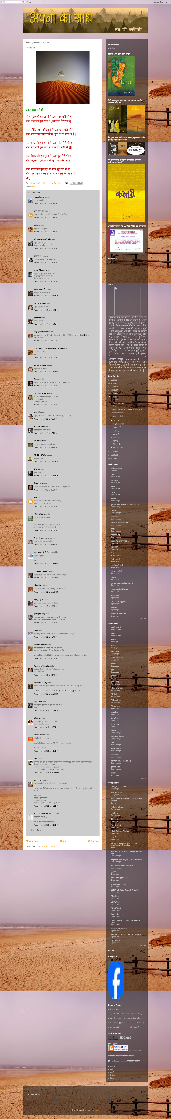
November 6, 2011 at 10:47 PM (46, 296)
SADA (113, 872)
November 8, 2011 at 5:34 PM (45, 507)
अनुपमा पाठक (38, 702)
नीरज (112, 553)
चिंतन (112, 1078)
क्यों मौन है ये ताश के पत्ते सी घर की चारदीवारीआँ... (128, 409)
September (117, 424)
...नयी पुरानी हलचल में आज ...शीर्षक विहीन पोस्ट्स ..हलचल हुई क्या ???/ (57, 691)
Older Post (94, 841)
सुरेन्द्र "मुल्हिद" (39, 600)
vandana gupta (40, 303)
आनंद (112, 529)
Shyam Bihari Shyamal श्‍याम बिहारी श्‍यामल (126, 860)
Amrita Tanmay (117, 914)
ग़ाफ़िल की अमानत (117, 688)
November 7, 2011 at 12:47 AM (46, 324)
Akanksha (115, 896)
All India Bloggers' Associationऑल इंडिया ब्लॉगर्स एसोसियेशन (124, 844)
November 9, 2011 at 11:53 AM (46, 564)
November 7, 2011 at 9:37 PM (45, 433)
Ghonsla (114, 819)
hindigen (114, 813)
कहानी (112, 1072)
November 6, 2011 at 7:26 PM (45, 248)
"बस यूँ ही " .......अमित (118, 787)
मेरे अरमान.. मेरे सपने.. (118, 737)
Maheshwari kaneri (42, 538)
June (115, 434)
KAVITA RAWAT (117, 793)
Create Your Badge (114, 1000)
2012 (113, 394)
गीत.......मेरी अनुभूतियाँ (118, 602)
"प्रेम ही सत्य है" (116, 825)
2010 (113, 452)
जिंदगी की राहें (115, 535)
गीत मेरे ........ (115, 492)
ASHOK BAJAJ (40, 455)
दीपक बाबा (37, 469)
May (115, 437)
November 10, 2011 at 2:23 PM (46, 711)
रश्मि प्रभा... (38, 256)
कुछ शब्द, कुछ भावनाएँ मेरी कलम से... (123, 583)
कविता (112, 1069)
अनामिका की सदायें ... (118, 565)
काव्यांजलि (114, 608)
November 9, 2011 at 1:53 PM (45, 606)
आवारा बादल (115, 596)
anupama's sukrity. (119, 884)
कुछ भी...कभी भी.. (117, 571)
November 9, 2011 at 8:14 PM (45, 675)
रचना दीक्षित (38, 412)
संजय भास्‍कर (38, 780)
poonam (37, 318)
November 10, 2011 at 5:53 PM (46, 727)
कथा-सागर (114, 480)
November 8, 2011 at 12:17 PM (46, 476)
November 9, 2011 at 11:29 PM (46, 694)
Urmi (36, 759)
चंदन (35, 497)
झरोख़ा (113, 486)
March (115, 444)
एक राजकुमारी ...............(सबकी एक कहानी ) (125, 1027)
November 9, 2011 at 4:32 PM (45, 623)
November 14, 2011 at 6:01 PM (46, 806)
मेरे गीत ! (114, 694)
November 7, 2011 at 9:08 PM (45, 419)
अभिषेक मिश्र (38, 585)
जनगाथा (113, 577)
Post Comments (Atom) (46, 846)
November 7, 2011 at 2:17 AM (45, 341)
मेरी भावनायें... (115, 706)
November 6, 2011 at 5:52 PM (45, 203)
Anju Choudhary (113, 959)
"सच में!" (114, 837)
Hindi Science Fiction (120, 831)
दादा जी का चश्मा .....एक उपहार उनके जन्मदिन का (126, 1018)
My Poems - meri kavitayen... (123, 866)
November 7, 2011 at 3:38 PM (45, 405)
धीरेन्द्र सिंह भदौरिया (41, 270)
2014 (113, 387)
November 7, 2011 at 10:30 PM (46, 462)
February (117, 447)
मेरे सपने (113, 731)
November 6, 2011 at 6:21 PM (45, 218)
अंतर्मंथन (113, 499)
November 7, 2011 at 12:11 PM (46, 372)
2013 (113, 390)
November (117, 403)
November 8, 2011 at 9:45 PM (45, 545)
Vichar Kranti (39, 735)
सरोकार (113, 676)
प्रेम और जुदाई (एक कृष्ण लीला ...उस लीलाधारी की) (127, 1023)
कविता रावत (38, 718)
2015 (113, 383)
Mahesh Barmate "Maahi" (44, 814)
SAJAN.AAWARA (41, 393)
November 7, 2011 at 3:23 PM (45, 386)
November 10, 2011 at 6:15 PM (46, 751)
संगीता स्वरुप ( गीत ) (40, 289)
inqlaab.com (39, 197)
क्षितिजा (112, 48)
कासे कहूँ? (114, 547)
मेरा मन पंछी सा (39, 441)
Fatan (36, 379)
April (115, 441)
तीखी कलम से (115, 559)
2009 (113, 455)
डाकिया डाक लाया (116, 468)
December (117, 400)
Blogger (96, 1110)
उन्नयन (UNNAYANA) (118, 614)
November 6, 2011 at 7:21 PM (45, 232)
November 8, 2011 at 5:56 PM (45, 530)
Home (63, 841)
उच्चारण (113, 511)
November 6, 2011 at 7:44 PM (45, 263)
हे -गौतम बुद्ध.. (114, 1009)
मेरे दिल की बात (116, 700)
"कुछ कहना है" (115, 941)
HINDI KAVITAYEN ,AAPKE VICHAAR (126, 935)
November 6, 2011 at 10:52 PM (46, 310)
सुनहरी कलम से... (117, 627)
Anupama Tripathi (41, 666)
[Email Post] (66, 183)
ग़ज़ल (34, 187)
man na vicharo (40, 645)
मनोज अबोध (114, 755)
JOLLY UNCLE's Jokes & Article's (125, 890)
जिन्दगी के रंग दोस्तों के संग (119, 523)
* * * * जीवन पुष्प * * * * (119, 878)
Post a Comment (37, 830)
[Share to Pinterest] (81, 183)
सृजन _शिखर (115, 682)
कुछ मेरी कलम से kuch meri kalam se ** (125, 505)
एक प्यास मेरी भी (117, 416)
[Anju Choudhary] (116, 998)
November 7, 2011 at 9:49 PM (45, 447)
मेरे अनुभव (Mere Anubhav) (121, 761)
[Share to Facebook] (78, 183)
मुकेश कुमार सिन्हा (39, 614)
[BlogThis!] (73, 183)
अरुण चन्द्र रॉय (39, 211)
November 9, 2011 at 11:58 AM (46, 592)
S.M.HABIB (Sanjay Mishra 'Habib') (48, 348)
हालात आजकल (116, 749)
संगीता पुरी (37, 225)
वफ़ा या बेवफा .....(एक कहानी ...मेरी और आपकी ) (126, 1014)
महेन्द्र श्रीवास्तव (39, 514)
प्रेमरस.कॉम (115, 724)
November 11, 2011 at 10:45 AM (46, 772)
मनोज (112, 634)
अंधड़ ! (113, 474)
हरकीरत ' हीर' (115, 767)
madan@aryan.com (119, 929)
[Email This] (71, 183)
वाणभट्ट (113, 646)
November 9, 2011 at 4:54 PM (45, 637)
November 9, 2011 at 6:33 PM (45, 658)
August (116, 427)
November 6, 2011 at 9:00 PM (45, 282)
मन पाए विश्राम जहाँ (117, 658)
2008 (113, 458)
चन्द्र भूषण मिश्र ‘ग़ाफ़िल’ (42, 332)
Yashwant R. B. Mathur (43, 552)
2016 (113, 380)
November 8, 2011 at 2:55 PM (45, 490)
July (115, 431)
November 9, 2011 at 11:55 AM (46, 578)
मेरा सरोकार (115, 718)
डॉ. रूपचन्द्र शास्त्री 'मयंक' (42, 239)
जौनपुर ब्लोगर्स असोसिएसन (119, 589)
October (116, 420)
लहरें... (113, 670)
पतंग (112, 743)
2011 (113, 397)
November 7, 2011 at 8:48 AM (45, 357)
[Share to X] (76, 183)
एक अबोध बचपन (117, 413)
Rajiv (36, 630)
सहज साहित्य (115, 652)
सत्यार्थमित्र (114, 712)
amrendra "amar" (41, 571)
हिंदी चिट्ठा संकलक (135, 1051)
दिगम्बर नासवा (38, 483)
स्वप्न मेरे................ (118, 639)
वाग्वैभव (113, 773)
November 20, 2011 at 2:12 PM (46, 825)
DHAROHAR (116, 908)
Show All (143, 619)
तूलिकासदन (114, 517)
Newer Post (32, 841)
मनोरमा (113, 664)
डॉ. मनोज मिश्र (39, 427)
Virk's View (115, 902)
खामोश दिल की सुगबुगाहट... (120, 541)
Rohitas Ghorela (117, 807)
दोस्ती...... (115, 406)
